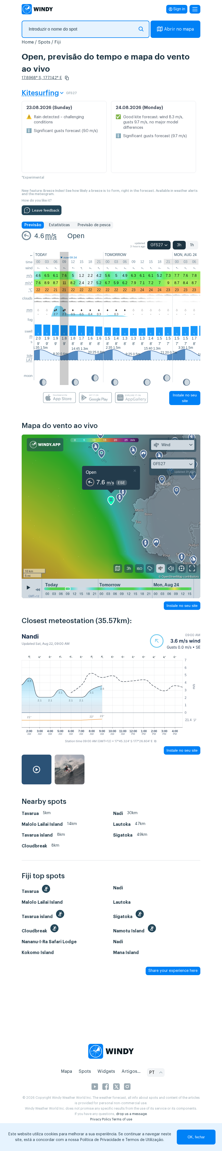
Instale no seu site (185, 398)
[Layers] (117, 568)
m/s (51, 235)
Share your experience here (173, 971)
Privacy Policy (100, 1119)
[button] (67, 78)
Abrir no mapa (179, 29)
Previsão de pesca (93, 225)
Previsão (32, 225)
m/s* (28, 283)
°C (30, 290)
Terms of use (122, 1119)
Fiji (57, 42)
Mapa (66, 1071)
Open (75, 235)
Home (28, 42)
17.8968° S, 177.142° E (42, 78)
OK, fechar (196, 1137)
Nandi (30, 636)
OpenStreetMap (172, 576)
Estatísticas (59, 225)
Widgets (106, 1071)
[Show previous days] (37, 589)
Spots (44, 42)
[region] (111, 506)
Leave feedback (45, 210)
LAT (29, 360)
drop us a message (131, 1114)
